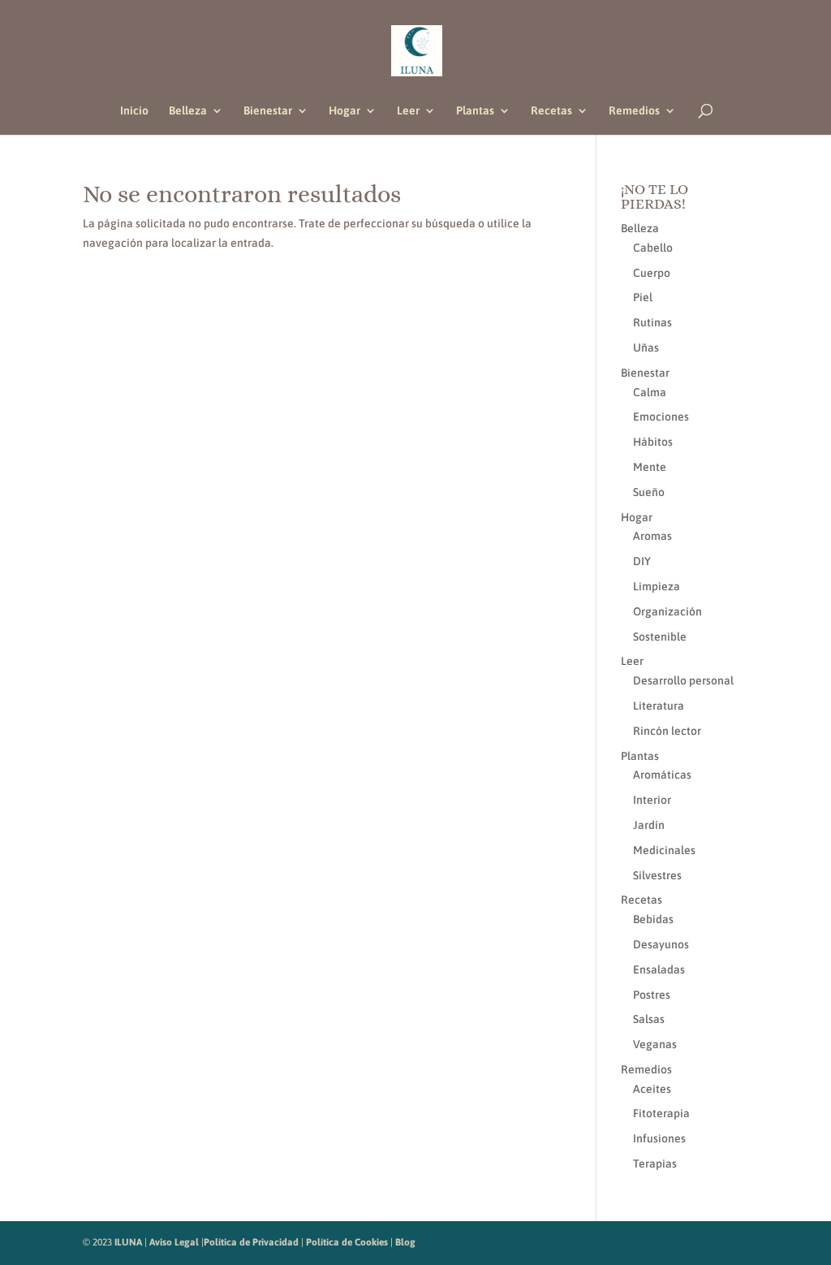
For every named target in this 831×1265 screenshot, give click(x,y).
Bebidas (653, 919)
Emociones (661, 416)
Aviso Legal (174, 1242)
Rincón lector (667, 730)
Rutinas (652, 322)
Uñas (646, 347)
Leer (408, 111)
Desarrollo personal (683, 680)
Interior (652, 799)
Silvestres (657, 875)
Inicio (134, 111)
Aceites (652, 1088)
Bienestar (267, 111)
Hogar (344, 111)
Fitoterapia (661, 1113)
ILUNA (128, 1242)
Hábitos (653, 441)
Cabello (653, 247)
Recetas (551, 111)
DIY (642, 561)
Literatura (658, 705)
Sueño (649, 492)
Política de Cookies (347, 1242)
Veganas (655, 1044)
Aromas (652, 535)
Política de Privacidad (251, 1242)
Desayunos (661, 944)
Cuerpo (651, 272)
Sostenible (660, 636)
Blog (405, 1242)
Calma (649, 392)
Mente (649, 466)
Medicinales (664, 850)
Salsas (649, 1018)
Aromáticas (662, 774)
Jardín (649, 824)
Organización (667, 611)
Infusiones (659, 1138)
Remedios (634, 111)
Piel (642, 297)
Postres (651, 994)
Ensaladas (659, 969)
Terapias (655, 1163)
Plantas (475, 111)
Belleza (188, 111)
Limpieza (656, 586)
